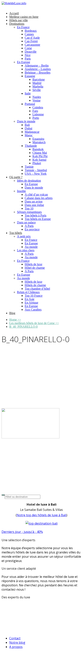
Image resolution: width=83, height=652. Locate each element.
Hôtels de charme (35, 285)
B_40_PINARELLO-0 (23, 326)
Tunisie (29, 166)
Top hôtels (15, 233)
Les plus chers (25, 250)
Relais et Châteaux (28, 292)
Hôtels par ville (18, 20)
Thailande (31, 145)
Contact (14, 638)
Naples (36, 97)
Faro (35, 111)
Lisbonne (38, 114)
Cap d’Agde (32, 37)
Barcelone (38, 79)
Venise (36, 100)
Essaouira (38, 138)
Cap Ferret (31, 41)
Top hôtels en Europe (38, 219)
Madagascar (32, 131)
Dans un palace (26, 222)
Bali (27, 124)
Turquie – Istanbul (36, 170)
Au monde (31, 246)
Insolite (21, 191)
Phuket (36, 163)
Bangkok (38, 149)
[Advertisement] (41, 377)
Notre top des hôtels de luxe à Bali (41, 515)
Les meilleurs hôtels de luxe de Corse (34, 323)
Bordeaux (31, 30)
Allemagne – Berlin (37, 65)
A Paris (29, 226)
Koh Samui (39, 159)
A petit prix (24, 236)
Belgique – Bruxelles (37, 72)
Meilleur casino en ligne (23, 16)
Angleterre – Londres (38, 69)
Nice (27, 55)
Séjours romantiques (29, 212)
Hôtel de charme (35, 267)
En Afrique (31, 302)
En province (32, 229)
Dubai (28, 128)
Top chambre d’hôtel (37, 288)
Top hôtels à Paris (35, 215)
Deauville (30, 51)
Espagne (30, 76)
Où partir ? (15, 177)
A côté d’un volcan (36, 194)
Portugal (30, 104)
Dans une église (34, 205)
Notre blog (17, 642)
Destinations (16, 23)
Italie (28, 93)
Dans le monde (26, 121)
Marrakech (39, 142)
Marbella (37, 86)
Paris (28, 58)
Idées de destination (29, 180)
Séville (36, 90)
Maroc (29, 135)
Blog (12, 313)
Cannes (29, 34)
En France (23, 27)
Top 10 (29, 208)
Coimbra (37, 107)
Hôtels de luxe (33, 264)
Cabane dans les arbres (39, 198)
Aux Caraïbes (33, 309)
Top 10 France (33, 295)
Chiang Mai (39, 152)
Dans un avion (33, 201)
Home (15, 319)
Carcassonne (32, 44)
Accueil (14, 13)
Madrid (36, 83)
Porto (35, 117)
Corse (28, 48)
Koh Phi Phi (39, 156)
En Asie (29, 299)
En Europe (23, 62)
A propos (16, 647)
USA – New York (36, 173)
